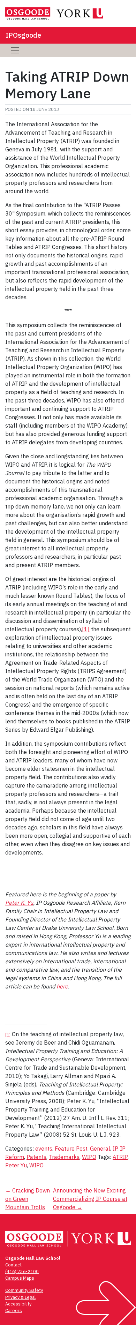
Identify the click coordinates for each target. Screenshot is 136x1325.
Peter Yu (16, 1165)
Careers (13, 1310)
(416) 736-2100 (22, 1271)
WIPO (89, 1156)
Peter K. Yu (19, 902)
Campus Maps (19, 1278)
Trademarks (64, 1156)
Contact (13, 1265)
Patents (36, 1156)
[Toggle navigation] (15, 50)
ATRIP (120, 1156)
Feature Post (71, 1148)
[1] (86, 629)
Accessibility (18, 1304)
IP (115, 1148)
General (100, 1148)
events (43, 1148)
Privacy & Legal (20, 1297)
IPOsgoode (23, 35)
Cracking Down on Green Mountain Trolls (27, 1199)
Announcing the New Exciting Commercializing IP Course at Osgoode (90, 1199)
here (62, 986)
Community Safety (24, 1290)
